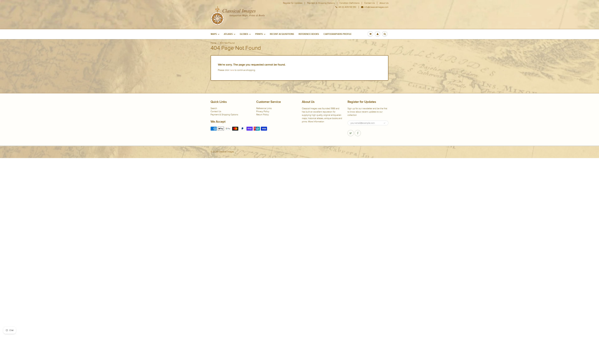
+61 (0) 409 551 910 (347, 7)
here (232, 70)
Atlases (228, 34)
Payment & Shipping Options (321, 3)
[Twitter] (351, 133)
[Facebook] (358, 133)
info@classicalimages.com (376, 7)
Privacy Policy (262, 111)
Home (213, 43)
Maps (214, 34)
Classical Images (226, 151)
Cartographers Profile (337, 34)
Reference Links (264, 108)
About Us (384, 3)
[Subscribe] (384, 123)
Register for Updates (292, 3)
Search (214, 108)
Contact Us (369, 3)
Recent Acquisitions (282, 34)
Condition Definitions (349, 3)
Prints (259, 34)
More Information (316, 121)
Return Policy (262, 114)
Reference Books (309, 34)
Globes (244, 34)
